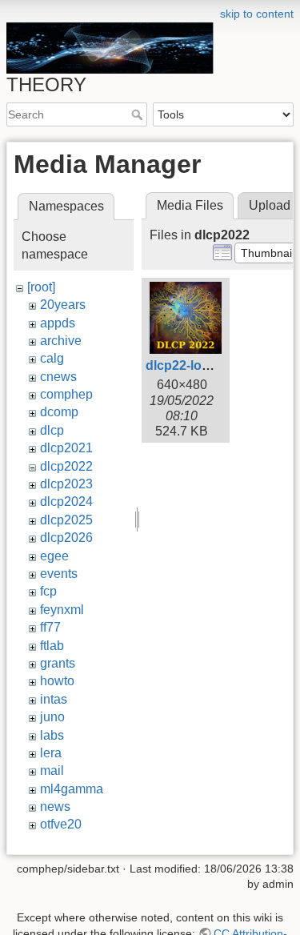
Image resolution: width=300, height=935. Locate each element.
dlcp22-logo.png (195, 365)
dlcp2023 (66, 484)
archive (61, 340)
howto (57, 681)
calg (52, 358)
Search (138, 114)
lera (51, 753)
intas (53, 699)
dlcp (52, 430)
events (59, 573)
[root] (41, 287)
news (55, 806)
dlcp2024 (66, 501)
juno (52, 717)
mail (52, 770)
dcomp (59, 412)
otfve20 (61, 824)
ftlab (52, 645)
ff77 (50, 627)
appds (57, 323)
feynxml (62, 609)
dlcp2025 (66, 520)
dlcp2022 (66, 466)
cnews (58, 376)
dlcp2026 (66, 537)
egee (54, 556)
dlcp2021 (66, 448)
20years (63, 304)
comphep (66, 394)
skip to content (257, 13)
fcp (48, 591)
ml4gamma (71, 789)
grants (57, 663)
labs (52, 735)
